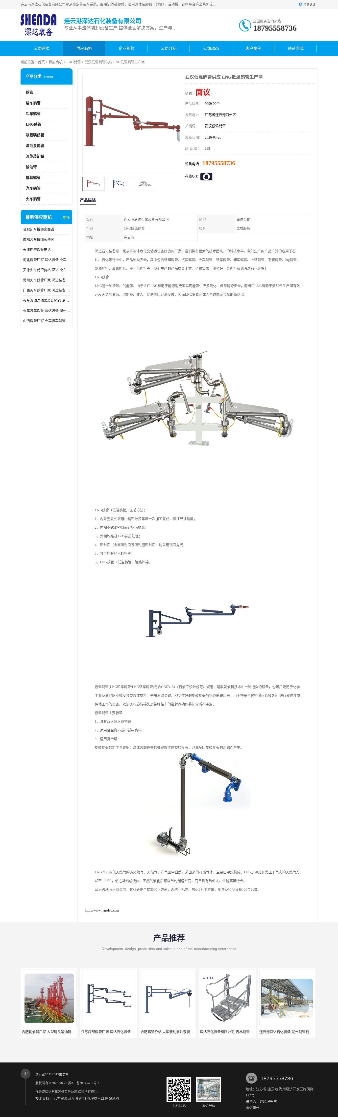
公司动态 (211, 48)
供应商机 (84, 48)
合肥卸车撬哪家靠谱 (38, 229)
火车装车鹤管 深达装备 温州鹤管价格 (46, 311)
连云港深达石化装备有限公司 (56, 1091)
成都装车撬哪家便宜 (38, 239)
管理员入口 (95, 1098)
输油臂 (31, 167)
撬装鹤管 (33, 178)
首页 (41, 62)
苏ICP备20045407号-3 (83, 1083)
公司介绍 (169, 48)
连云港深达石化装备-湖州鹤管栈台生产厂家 (233, 1032)
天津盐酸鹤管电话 (37, 250)
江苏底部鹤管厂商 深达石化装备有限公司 (53, 1032)
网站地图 (112, 1098)
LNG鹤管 (74, 62)
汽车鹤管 (33, 188)
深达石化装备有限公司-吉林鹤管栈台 (169, 1032)
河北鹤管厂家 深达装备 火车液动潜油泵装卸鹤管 (46, 260)
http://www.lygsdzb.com (102, 910)
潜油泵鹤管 (35, 146)
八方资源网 (62, 1098)
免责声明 (79, 1098)
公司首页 (42, 48)
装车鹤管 (33, 103)
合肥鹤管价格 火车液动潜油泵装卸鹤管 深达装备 (118, 1032)
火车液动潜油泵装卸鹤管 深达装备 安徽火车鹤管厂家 (46, 300)
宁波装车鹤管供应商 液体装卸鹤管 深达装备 (293, 1032)
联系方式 (296, 48)
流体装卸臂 (35, 156)
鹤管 (29, 92)
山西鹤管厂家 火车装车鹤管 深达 (46, 321)
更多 (66, 217)
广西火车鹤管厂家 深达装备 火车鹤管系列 (46, 290)
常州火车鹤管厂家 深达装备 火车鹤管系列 (46, 280)
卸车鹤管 (33, 114)
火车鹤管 (33, 199)
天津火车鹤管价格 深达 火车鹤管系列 (46, 270)
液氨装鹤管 (35, 135)
